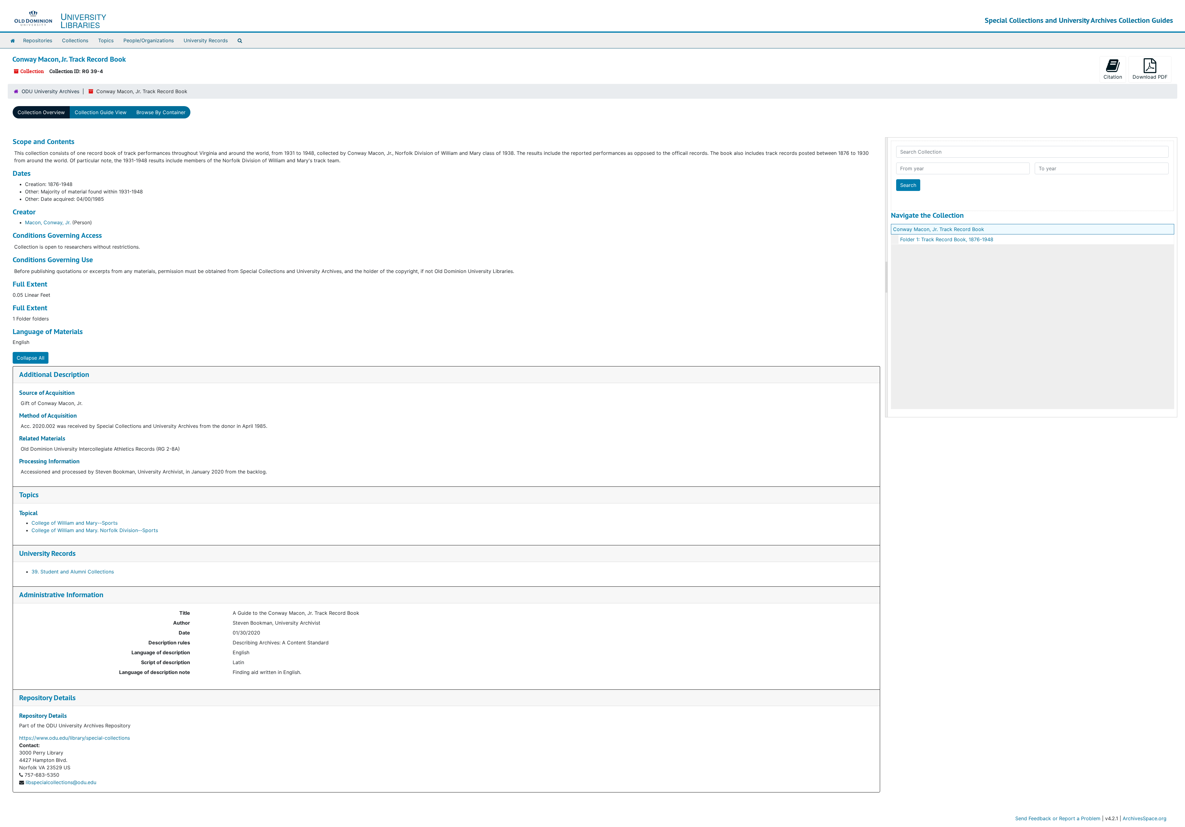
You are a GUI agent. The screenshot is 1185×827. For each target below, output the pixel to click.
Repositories (37, 40)
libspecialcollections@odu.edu (61, 782)
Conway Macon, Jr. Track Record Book (938, 229)
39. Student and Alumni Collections (72, 572)
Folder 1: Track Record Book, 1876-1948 (946, 239)
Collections (75, 40)
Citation (1113, 77)
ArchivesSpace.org (1144, 818)
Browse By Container (160, 112)
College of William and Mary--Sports (74, 523)
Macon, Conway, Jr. (48, 222)
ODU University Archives (50, 91)
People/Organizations (148, 40)
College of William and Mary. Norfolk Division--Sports (94, 530)
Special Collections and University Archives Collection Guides (1079, 20)
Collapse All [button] (30, 358)
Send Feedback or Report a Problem (1057, 818)
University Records (206, 40)
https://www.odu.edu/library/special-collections (74, 738)
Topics (106, 40)
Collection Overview (41, 112)
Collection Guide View (101, 112)
